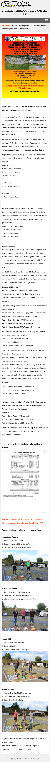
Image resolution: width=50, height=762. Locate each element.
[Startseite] (25, 4)
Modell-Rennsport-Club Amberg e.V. (25, 12)
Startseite (6, 26)
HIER (26, 749)
